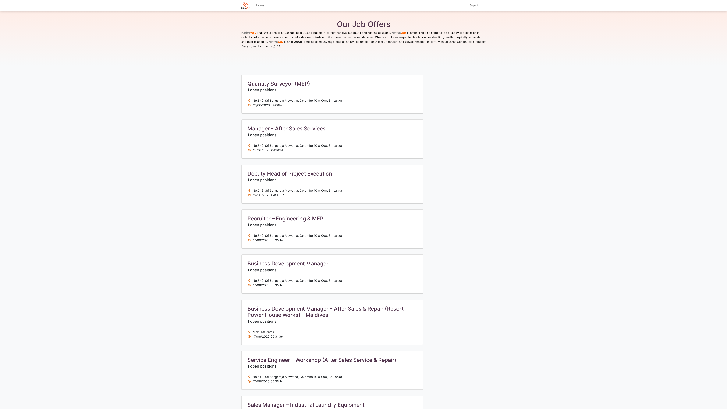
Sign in (475, 5)
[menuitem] (260, 5)
